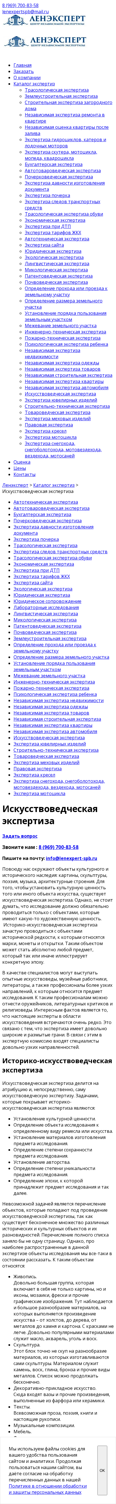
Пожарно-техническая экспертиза (63, 338)
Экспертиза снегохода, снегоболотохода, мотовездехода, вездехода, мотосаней (63, 449)
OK (102, 1470)
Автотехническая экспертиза (57, 239)
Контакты (24, 474)
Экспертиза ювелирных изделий (61, 400)
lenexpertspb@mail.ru (25, 11)
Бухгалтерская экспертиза (53, 164)
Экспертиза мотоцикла (51, 437)
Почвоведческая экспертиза (56, 282)
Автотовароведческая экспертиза (63, 170)
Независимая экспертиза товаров (63, 369)
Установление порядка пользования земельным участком (65, 316)
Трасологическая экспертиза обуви (64, 214)
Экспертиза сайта (44, 245)
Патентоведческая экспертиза (59, 276)
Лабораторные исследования (46, 607)
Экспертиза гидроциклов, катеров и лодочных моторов (65, 142)
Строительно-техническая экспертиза (67, 406)
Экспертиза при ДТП (48, 226)
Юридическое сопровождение (47, 601)
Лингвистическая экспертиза (57, 263)
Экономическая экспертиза (55, 220)
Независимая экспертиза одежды (62, 363)
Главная (23, 65)
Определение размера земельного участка (61, 657)
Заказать (24, 71)
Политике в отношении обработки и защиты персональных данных (48, 1489)
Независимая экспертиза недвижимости (52, 353)
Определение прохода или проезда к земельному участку (66, 291)
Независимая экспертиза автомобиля (66, 387)
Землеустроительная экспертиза (61, 96)
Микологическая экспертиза (56, 270)
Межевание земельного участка (61, 325)
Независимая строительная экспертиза (68, 375)
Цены (20, 468)
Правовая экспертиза (49, 425)
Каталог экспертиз (34, 84)
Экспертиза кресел (45, 431)
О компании (27, 77)
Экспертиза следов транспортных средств (61, 551)
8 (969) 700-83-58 (20, 5)
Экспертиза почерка (47, 195)
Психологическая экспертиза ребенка (66, 344)
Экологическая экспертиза (54, 257)
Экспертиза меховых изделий (58, 418)
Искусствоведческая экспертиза (60, 394)
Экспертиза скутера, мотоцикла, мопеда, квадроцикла (61, 155)
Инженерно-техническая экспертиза (65, 332)
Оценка (22, 462)
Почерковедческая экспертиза (59, 177)
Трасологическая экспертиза (57, 90)
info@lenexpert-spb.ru (71, 858)
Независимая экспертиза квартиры (64, 381)
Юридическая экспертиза (53, 251)
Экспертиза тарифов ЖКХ (53, 232)
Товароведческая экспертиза (57, 412)
